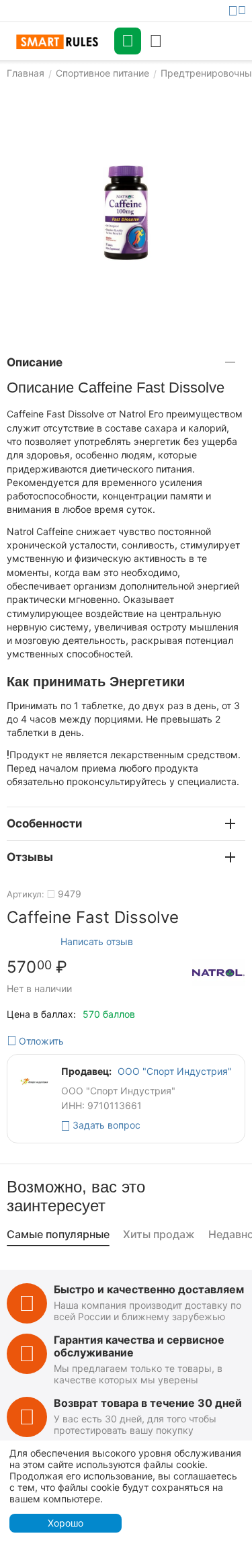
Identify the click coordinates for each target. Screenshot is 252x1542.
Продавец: (86, 1071)
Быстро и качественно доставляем (149, 1289)
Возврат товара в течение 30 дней (148, 1403)
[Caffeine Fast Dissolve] (126, 212)
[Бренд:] (218, 972)
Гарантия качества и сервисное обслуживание (139, 1346)
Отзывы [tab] (30, 857)
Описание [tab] (34, 362)
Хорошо (65, 1523)
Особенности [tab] (44, 823)
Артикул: (25, 894)
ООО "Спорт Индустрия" (175, 1071)
